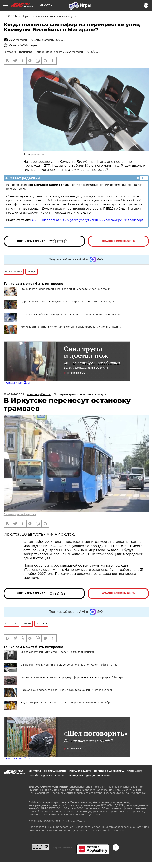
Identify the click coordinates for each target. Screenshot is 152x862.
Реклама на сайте (55, 771)
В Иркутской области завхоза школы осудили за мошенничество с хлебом (67, 689)
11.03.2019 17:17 (12, 16)
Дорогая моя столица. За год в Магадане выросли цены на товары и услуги (67, 301)
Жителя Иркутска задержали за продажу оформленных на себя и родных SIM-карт (72, 677)
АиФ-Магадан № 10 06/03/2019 (83, 51)
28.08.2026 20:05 (14, 394)
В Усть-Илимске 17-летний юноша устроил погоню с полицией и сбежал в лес (69, 664)
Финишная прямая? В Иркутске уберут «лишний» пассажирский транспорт (87, 220)
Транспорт (25, 51)
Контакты (35, 771)
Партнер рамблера (62, 847)
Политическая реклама (109, 771)
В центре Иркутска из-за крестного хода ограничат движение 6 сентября (66, 702)
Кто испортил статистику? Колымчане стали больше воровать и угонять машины (71, 326)
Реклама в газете (80, 771)
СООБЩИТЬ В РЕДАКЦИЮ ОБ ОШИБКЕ (89, 775)
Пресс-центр (134, 771)
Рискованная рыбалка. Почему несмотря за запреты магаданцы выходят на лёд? (70, 314)
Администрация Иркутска (20, 514)
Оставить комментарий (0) (118, 241)
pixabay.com (38, 154)
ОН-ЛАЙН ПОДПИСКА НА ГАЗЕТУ (47, 775)
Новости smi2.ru (17, 382)
